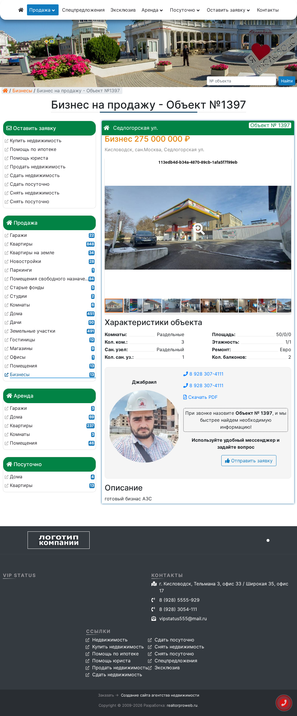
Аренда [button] (151, 10)
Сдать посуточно (174, 640)
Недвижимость (110, 640)
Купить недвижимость (118, 647)
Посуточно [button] (183, 10)
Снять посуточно (174, 654)
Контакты (268, 10)
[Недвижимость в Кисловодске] (5, 90)
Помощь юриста (111, 660)
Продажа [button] (40, 10)
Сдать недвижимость (117, 674)
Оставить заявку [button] (227, 10)
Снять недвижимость (179, 647)
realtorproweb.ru (182, 705)
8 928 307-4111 (205, 374)
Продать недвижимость (120, 667)
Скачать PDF (202, 397)
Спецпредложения (83, 10)
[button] (197, 225)
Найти (287, 80)
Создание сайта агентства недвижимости (160, 695)
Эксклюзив (123, 10)
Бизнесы (22, 90)
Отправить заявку (251, 460)
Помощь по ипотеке (115, 654)
